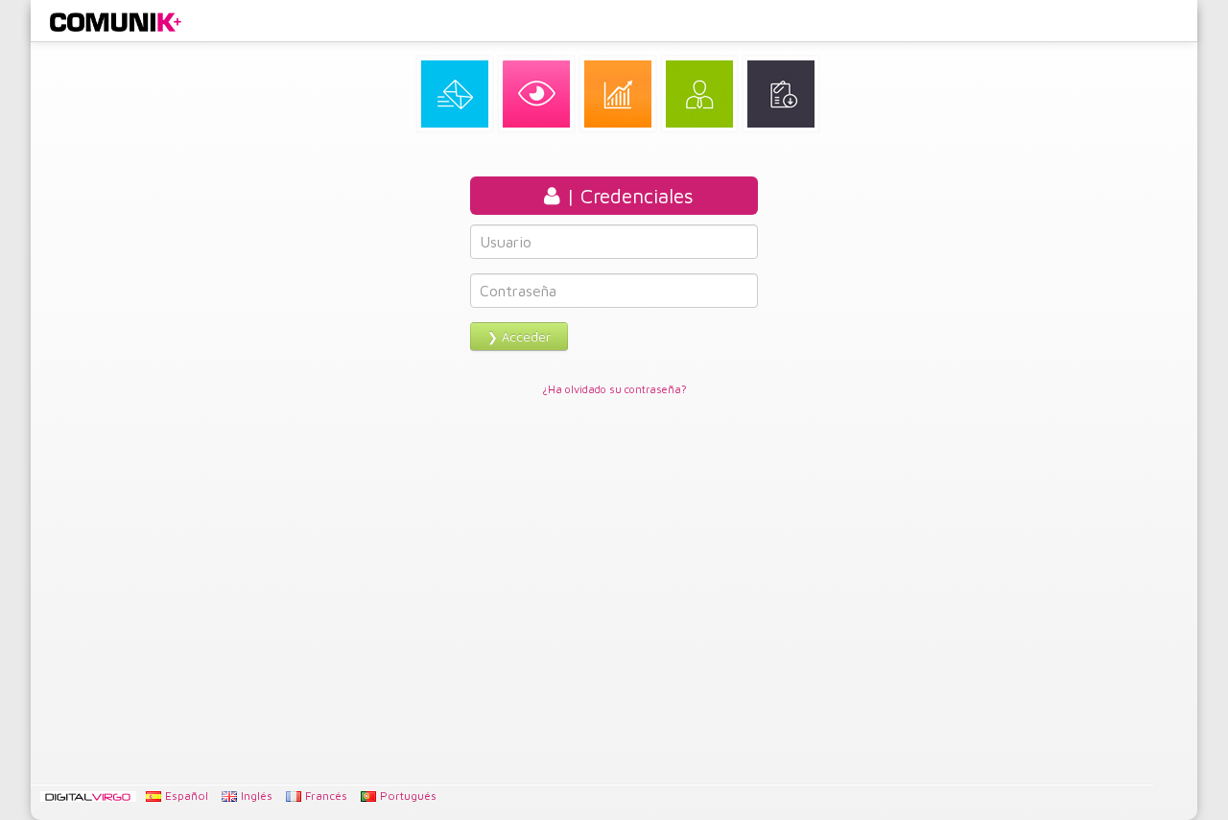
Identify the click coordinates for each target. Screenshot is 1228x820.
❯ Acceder (519, 336)
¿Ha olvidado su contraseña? (614, 389)
